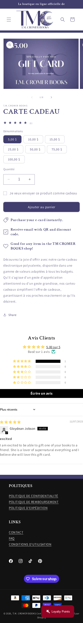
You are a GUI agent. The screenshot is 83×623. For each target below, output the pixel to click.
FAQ (12, 538)
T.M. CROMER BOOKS (24, 613)
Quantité (8, 169)
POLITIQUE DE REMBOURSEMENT (34, 502)
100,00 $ (14, 159)
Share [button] (12, 315)
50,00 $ (35, 149)
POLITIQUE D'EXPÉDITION (28, 508)
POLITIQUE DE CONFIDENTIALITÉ (33, 496)
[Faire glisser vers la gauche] (32, 97)
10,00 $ (33, 139)
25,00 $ (13, 149)
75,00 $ (57, 149)
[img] (10, 422)
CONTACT (16, 532)
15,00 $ (55, 139)
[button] (9, 19)
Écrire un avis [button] (41, 393)
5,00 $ (12, 139)
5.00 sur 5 (53, 347)
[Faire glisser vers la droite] (51, 97)
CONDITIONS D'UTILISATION (30, 544)
